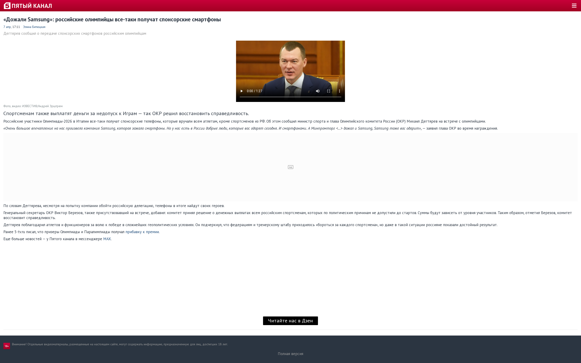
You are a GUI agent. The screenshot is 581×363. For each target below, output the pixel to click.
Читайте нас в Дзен (290, 320)
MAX (107, 238)
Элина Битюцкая (34, 27)
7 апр (7, 27)
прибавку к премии (142, 231)
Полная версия (290, 353)
